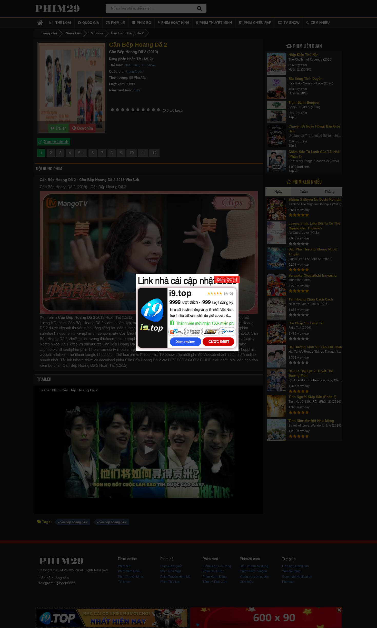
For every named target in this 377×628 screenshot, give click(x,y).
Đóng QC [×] (227, 279)
